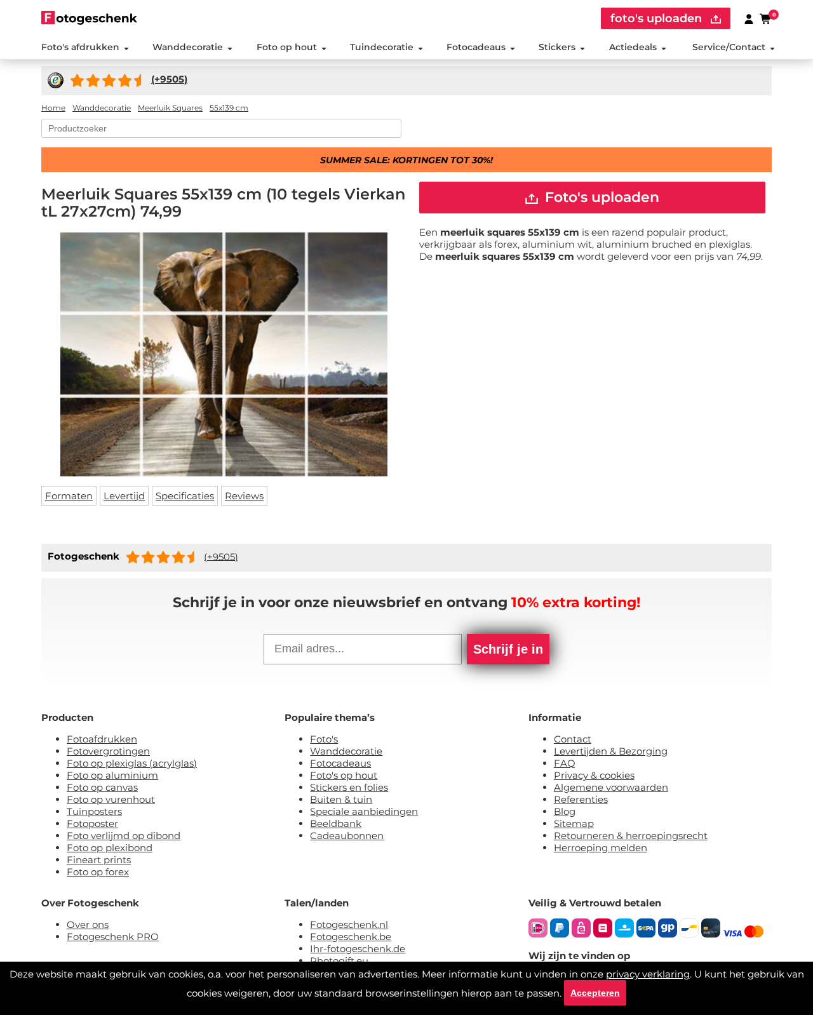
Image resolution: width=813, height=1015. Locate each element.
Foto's (324, 739)
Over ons (88, 924)
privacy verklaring (648, 974)
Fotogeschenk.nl (349, 924)
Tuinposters (94, 811)
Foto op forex (98, 872)
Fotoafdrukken (102, 739)
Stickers (557, 47)
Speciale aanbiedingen (364, 811)
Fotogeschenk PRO (113, 937)
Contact (572, 739)
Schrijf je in (508, 649)
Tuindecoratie (381, 47)
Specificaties (185, 496)
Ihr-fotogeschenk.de (357, 949)
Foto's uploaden (600, 197)
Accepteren (595, 993)
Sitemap (574, 823)
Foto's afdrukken (80, 47)
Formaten (69, 496)
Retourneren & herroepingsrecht (631, 836)
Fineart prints (99, 860)
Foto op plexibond (109, 848)
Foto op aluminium (112, 775)
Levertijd (124, 496)
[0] (766, 18)
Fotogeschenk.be (350, 937)
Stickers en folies (349, 787)
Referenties (581, 799)
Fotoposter (92, 823)
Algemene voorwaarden (611, 787)
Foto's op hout (343, 775)
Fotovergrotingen (108, 751)
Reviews (244, 496)
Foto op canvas (102, 787)
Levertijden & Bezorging (611, 751)
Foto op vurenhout (111, 799)
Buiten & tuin (341, 799)
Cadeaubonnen (347, 836)
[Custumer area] (748, 18)
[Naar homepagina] (89, 17)
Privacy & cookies (594, 775)
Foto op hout (287, 47)
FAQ (564, 763)
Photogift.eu (339, 961)
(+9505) (221, 556)
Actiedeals (633, 47)
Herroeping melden (600, 848)
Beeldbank (335, 823)
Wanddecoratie (187, 47)
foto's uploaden (657, 18)
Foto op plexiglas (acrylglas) (132, 763)
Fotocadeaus (476, 47)
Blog (564, 811)
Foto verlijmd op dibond (123, 836)
